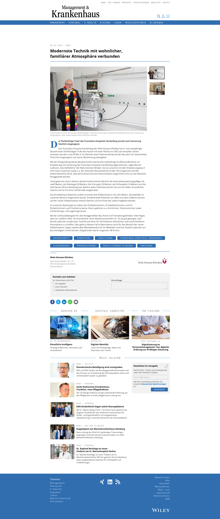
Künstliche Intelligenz (61, 344)
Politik (89, 364)
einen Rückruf (61, 287)
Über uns (164, 489)
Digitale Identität (99, 344)
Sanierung (146, 245)
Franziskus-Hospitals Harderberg (141, 238)
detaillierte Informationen (66, 290)
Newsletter (162, 477)
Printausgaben (141, 2)
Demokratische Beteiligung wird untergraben (99, 367)
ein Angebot (60, 283)
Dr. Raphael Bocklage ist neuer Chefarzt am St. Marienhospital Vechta (96, 450)
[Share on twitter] (58, 302)
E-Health (90, 22)
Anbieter (156, 2)
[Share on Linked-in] (64, 302)
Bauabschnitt (61, 238)
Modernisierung (86, 245)
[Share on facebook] (52, 302)
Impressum (163, 492)
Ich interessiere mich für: (63, 280)
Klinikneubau (61, 245)
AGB (167, 499)
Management (57, 22)
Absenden (159, 389)
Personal (75, 22)
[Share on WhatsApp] (70, 302)
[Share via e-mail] (76, 302)
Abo (167, 480)
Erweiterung (105, 238)
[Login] (163, 16)
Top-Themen (114, 2)
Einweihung (83, 238)
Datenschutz (162, 495)
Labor (118, 22)
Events (166, 2)
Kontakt (165, 483)
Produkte (126, 2)
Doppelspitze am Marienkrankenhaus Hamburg (100, 429)
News (103, 2)
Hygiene (105, 22)
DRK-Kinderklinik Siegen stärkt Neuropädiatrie (100, 406)
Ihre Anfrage (116, 280)
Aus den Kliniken (94, 426)
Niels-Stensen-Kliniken (118, 245)
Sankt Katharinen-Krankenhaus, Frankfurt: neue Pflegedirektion (93, 388)
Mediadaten (162, 486)
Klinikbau (156, 22)
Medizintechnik (135, 22)
